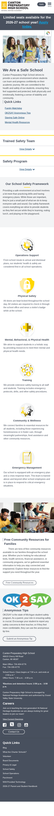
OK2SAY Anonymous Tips (18, 113)
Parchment (7, 778)
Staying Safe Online (15, 117)
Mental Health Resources (17, 122)
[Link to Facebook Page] (5, 726)
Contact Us (13, 732)
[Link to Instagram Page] (19, 726)
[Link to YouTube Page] (26, 726)
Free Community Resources (19, 583)
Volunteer (7, 756)
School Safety (9, 769)
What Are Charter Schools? (15, 752)
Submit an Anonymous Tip (19, 639)
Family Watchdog (13, 108)
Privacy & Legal (9, 765)
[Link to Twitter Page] (12, 726)
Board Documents (11, 760)
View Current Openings (13, 719)
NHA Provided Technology (14, 782)
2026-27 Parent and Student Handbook (20, 786)
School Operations (11, 773)
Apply (41, 4)
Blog (5, 748)
